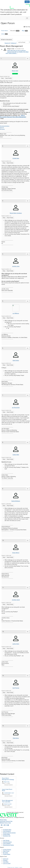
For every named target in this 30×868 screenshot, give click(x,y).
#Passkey (2, 129)
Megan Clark (15, 70)
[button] (2, 49)
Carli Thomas (16, 688)
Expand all (7, 43)
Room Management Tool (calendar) (7, 801)
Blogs (24, 30)
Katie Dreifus (16, 360)
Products (5, 860)
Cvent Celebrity (7, 843)
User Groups (6, 840)
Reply (2, 78)
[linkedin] (4, 825)
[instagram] (6, 825)
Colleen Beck (16, 454)
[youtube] (8, 825)
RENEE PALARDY (8, 804)
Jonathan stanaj (16, 600)
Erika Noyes (16, 738)
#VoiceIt (2, 127)
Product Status (6, 854)
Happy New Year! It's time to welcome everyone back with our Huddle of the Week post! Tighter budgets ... (17, 52)
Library (4, 34)
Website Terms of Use (5, 822)
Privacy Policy (3, 819)
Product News (6, 834)
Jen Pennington (16, 407)
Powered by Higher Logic (15, 867)
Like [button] (27, 58)
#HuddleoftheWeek (4, 126)
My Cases (5, 852)
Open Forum (6, 851)
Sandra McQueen (15, 501)
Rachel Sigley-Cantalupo (16, 213)
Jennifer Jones (15, 266)
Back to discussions (7, 39)
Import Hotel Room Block (7, 790)
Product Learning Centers (9, 832)
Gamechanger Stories (8, 845)
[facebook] (1, 825)
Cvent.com (5, 858)
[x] (3, 825)
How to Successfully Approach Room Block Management (13, 116)
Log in (27, 2)
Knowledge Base (7, 829)
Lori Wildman (16, 313)
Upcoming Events (7, 842)
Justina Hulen (15, 644)
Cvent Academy (7, 831)
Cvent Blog (5, 862)
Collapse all (13, 43)
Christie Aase (16, 158)
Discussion (14, 30)
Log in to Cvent (6, 863)
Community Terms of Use (6, 821)
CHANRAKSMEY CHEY (9, 793)
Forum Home (4, 30)
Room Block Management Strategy (8, 778)
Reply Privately (8, 78)
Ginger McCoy (15, 552)
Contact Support (7, 849)
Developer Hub (6, 836)
